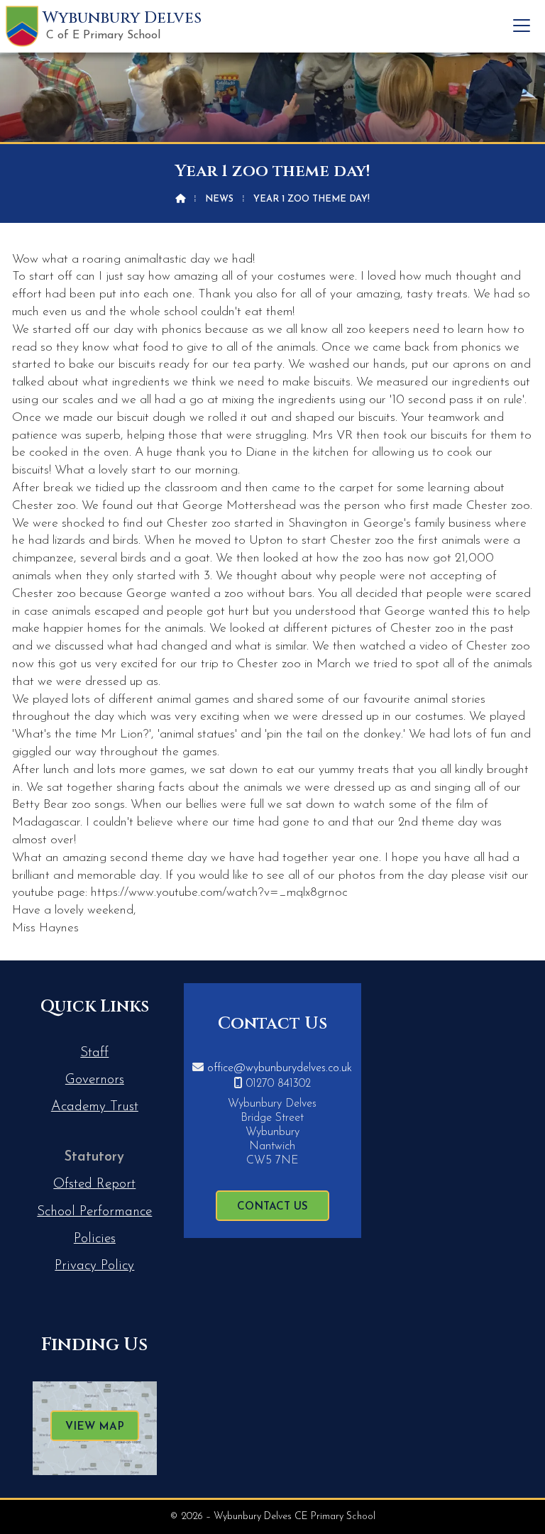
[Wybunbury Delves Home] (22, 26)
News (219, 199)
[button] (521, 25)
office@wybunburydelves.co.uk (279, 1068)
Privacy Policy (94, 1266)
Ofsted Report (94, 1184)
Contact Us (272, 1207)
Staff (94, 1053)
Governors (94, 1080)
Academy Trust (94, 1107)
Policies (95, 1239)
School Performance (94, 1212)
